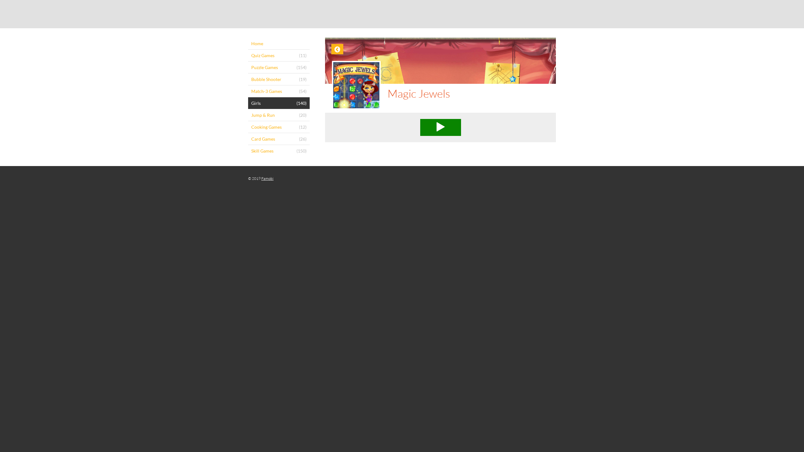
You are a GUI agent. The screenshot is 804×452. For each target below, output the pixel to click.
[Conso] (402, 14)
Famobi (267, 178)
